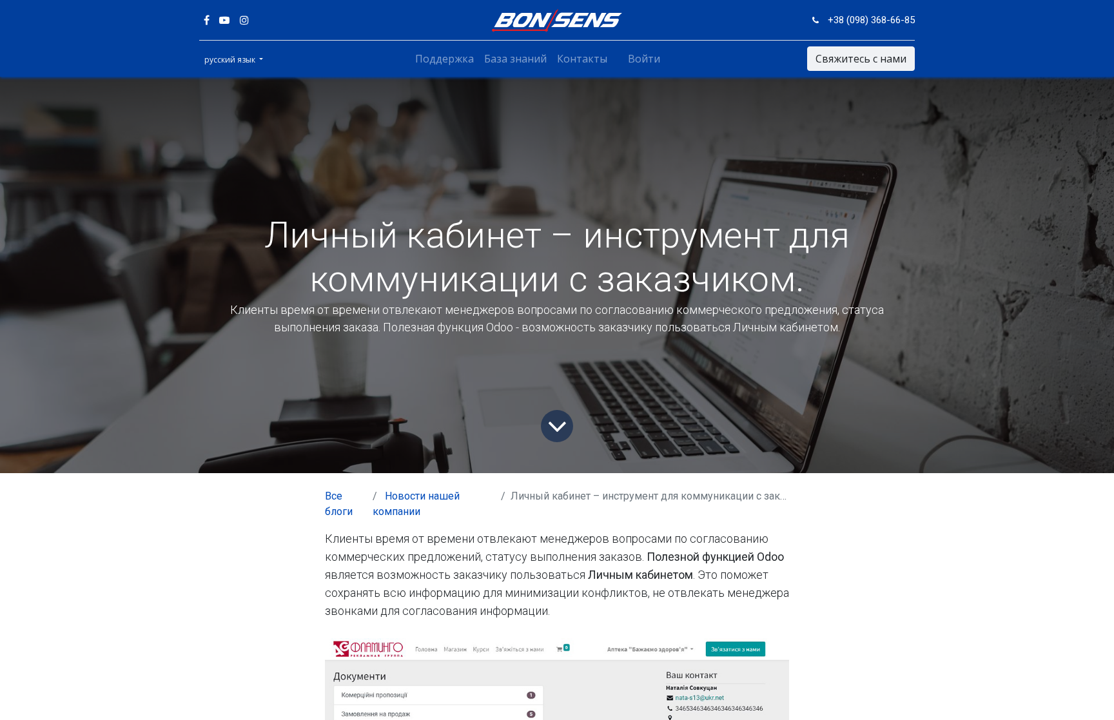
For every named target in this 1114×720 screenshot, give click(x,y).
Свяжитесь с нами (861, 59)
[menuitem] (444, 59)
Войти (644, 59)
